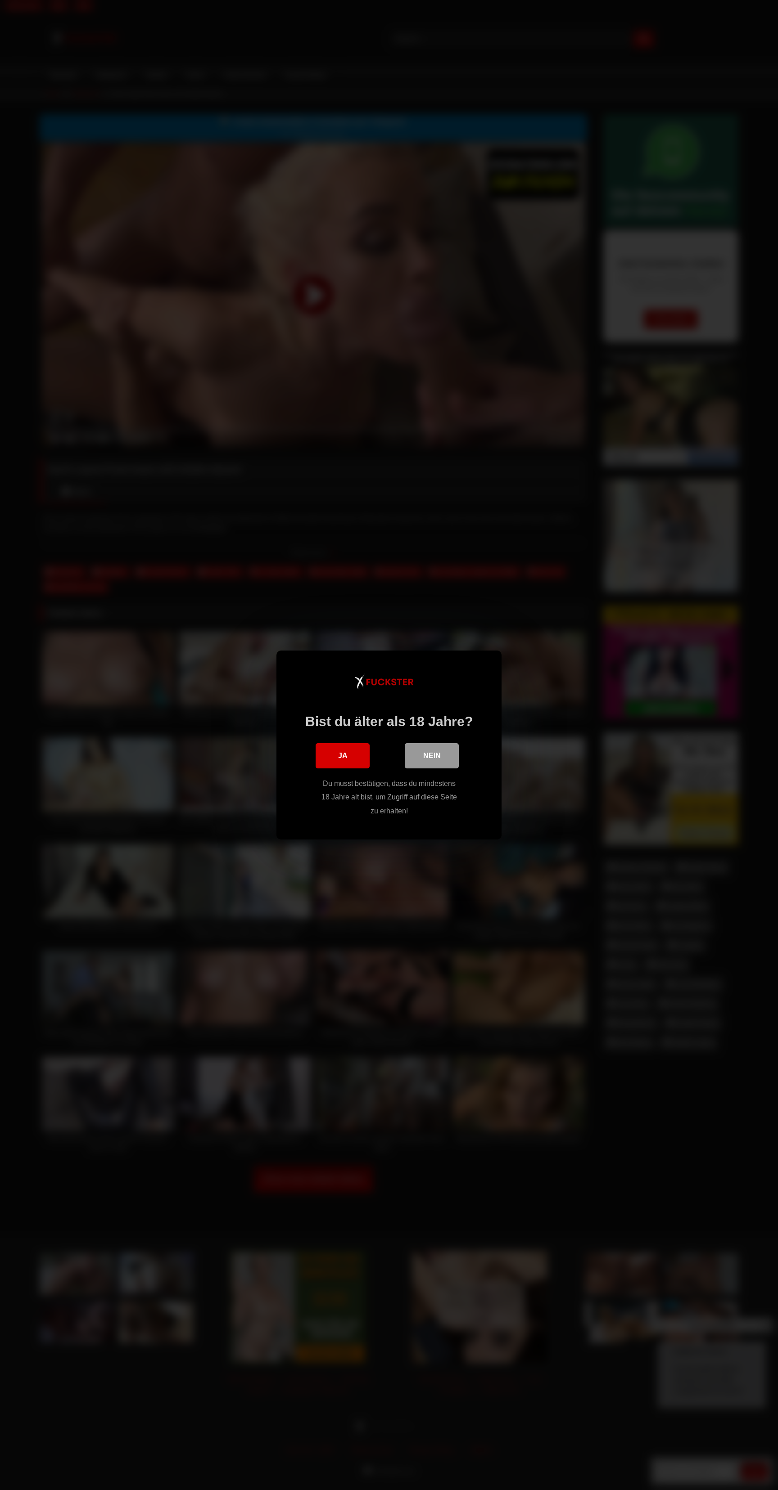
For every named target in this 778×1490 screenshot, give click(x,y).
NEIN (432, 755)
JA (343, 755)
